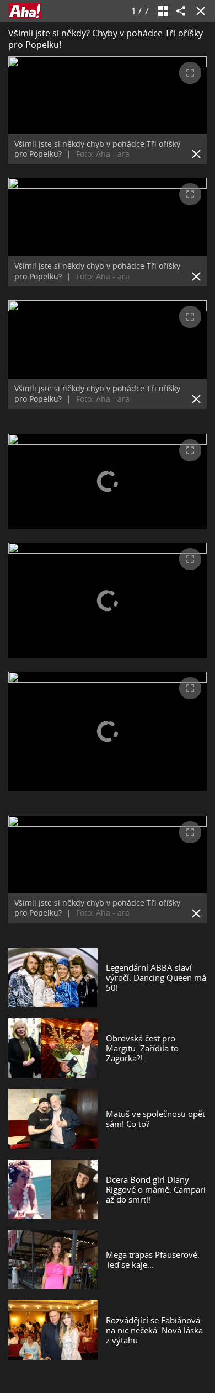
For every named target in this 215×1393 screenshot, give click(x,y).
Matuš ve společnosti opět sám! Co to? (155, 1118)
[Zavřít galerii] (198, 11)
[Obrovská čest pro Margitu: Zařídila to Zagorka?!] (53, 1048)
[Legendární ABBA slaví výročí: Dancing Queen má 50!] (53, 978)
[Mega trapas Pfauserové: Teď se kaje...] (53, 1260)
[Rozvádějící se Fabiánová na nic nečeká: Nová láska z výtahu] (53, 1330)
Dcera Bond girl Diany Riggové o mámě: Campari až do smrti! (156, 1189)
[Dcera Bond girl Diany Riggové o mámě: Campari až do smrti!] (53, 1189)
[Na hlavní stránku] (24, 11)
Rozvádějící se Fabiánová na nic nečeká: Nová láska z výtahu (154, 1330)
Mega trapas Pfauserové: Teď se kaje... (153, 1259)
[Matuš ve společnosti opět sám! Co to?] (53, 1119)
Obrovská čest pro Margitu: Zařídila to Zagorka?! (142, 1048)
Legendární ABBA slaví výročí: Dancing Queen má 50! (156, 977)
